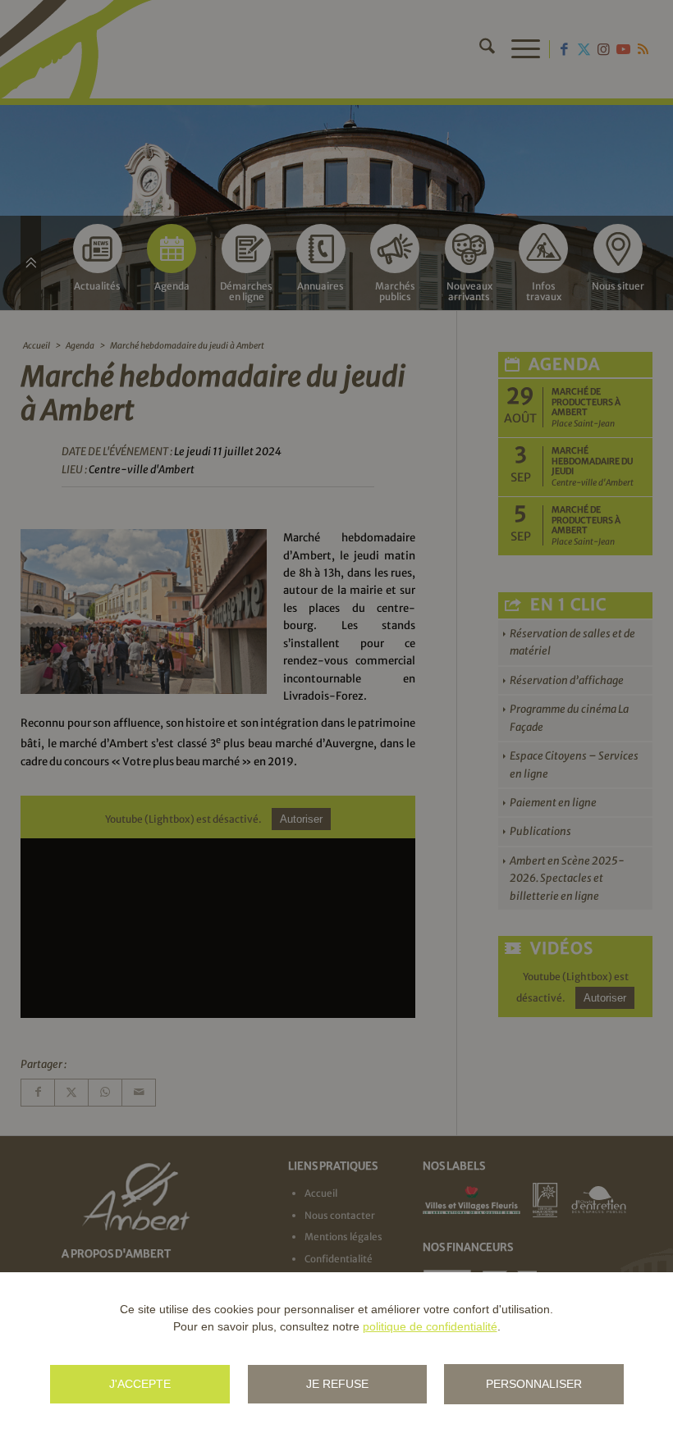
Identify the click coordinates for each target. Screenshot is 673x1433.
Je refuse (337, 1383)
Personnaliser (534, 1383)
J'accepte (140, 1383)
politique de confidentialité (430, 1326)
